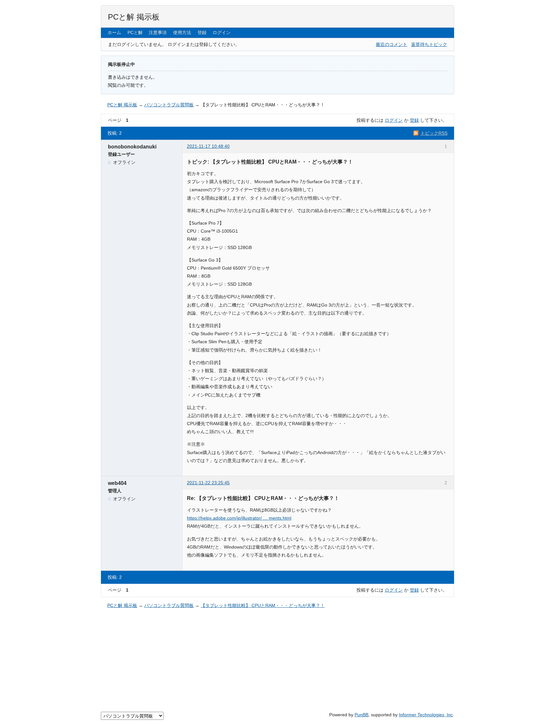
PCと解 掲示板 (134, 17)
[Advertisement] (277, 659)
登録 (202, 32)
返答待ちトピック (429, 44)
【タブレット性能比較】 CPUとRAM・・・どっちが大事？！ (263, 104)
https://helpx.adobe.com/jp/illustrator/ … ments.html (239, 518)
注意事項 (158, 32)
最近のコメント (391, 44)
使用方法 (182, 32)
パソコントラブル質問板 (169, 104)
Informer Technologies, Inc (426, 714)
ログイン (222, 32)
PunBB (361, 714)
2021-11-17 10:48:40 (208, 146)
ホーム (114, 32)
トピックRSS (433, 133)
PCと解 (135, 32)
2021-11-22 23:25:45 (208, 482)
